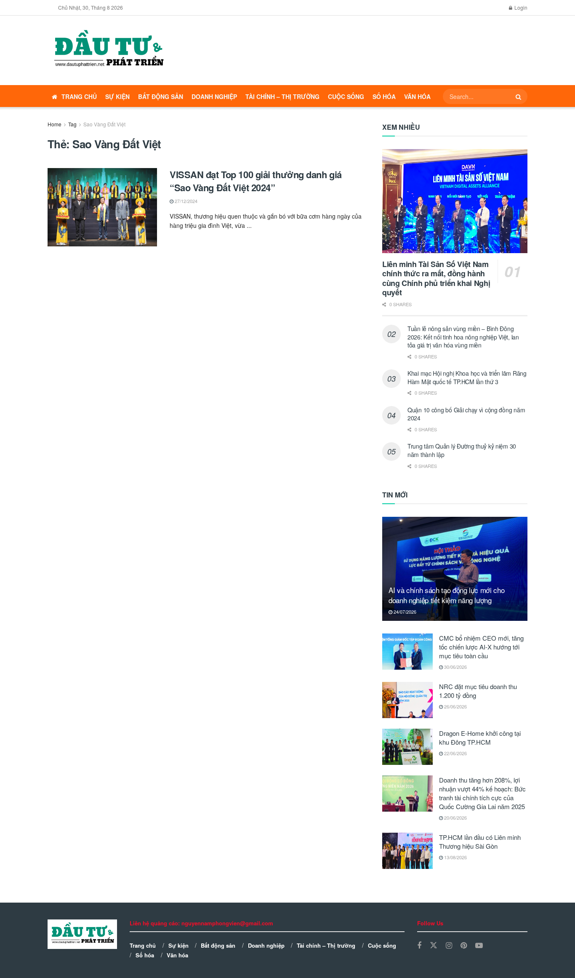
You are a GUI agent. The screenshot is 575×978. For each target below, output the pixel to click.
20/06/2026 (455, 817)
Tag (72, 124)
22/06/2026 (455, 753)
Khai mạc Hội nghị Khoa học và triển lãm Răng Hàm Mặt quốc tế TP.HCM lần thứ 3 (467, 377)
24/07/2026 (404, 611)
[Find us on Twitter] (433, 945)
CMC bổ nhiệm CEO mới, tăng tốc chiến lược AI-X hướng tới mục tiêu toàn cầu (481, 646)
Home (54, 124)
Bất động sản (160, 96)
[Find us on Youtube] (479, 945)
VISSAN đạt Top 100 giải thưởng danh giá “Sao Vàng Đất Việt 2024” (256, 181)
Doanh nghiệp (214, 96)
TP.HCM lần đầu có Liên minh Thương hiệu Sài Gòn (480, 841)
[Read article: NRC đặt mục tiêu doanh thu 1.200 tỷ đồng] (407, 700)
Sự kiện (117, 96)
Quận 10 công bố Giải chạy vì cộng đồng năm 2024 (466, 414)
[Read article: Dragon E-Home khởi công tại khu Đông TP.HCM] (407, 747)
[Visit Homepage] (108, 50)
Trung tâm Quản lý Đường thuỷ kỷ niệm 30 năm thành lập (461, 450)
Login (520, 7)
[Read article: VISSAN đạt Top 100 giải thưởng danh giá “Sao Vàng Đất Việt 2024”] (102, 207)
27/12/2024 (185, 201)
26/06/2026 (455, 706)
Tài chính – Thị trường (282, 96)
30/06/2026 (455, 666)
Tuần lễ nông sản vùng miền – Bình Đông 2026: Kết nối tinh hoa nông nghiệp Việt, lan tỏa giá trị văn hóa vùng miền (463, 336)
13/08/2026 (455, 857)
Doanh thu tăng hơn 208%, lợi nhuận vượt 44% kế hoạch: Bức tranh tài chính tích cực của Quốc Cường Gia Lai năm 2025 (482, 793)
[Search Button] (519, 96)
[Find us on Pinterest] (464, 945)
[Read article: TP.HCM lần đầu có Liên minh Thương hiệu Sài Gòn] (407, 851)
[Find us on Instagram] (449, 945)
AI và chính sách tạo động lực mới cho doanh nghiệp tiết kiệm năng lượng (446, 595)
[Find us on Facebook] (419, 945)
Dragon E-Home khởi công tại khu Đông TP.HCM (480, 737)
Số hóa (384, 96)
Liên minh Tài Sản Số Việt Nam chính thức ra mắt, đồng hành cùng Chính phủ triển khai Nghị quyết (436, 278)
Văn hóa (417, 96)
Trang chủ (79, 96)
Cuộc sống (346, 96)
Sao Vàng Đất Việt (104, 124)
